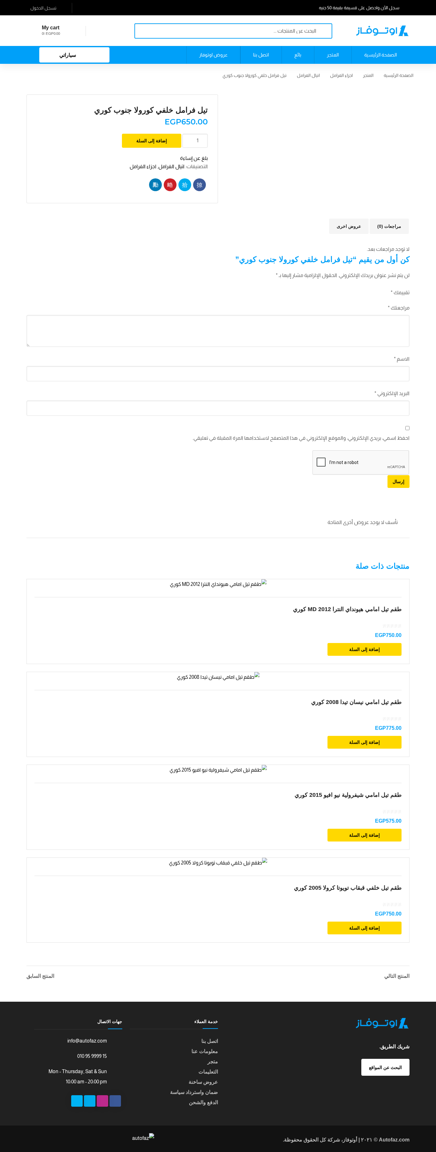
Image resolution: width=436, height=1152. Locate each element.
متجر (212, 1061)
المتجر (368, 75)
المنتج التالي (397, 976)
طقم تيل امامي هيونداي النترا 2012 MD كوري (347, 609)
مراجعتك (399, 307)
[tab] (389, 226)
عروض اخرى (349, 226)
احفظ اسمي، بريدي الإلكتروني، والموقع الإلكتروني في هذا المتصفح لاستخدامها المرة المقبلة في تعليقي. (301, 438)
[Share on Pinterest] (170, 184)
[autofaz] (382, 30)
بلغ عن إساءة (194, 158)
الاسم (402, 359)
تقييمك (400, 292)
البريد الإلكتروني (392, 393)
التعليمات (208, 1071)
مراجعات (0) (389, 226)
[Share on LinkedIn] (155, 184)
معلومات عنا (205, 1051)
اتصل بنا (209, 1041)
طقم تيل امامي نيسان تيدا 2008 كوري (356, 702)
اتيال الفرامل (308, 75)
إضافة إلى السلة (151, 140)
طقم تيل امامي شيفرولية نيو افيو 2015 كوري (348, 795)
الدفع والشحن (203, 1102)
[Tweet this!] (184, 184)
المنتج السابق (40, 976)
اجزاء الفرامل (341, 75)
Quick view (218, 584)
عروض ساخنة (203, 1082)
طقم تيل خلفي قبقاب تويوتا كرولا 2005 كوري (348, 888)
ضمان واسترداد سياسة (194, 1092)
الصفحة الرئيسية (398, 75)
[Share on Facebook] (199, 184)
